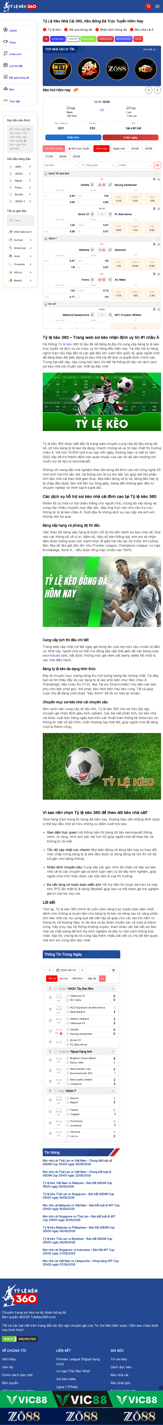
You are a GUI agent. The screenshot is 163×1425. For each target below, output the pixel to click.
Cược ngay (130, 137)
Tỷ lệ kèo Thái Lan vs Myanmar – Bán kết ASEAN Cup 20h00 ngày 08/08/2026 (77, 1240)
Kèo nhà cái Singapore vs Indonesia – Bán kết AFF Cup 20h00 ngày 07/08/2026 (78, 1251)
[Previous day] (49, 970)
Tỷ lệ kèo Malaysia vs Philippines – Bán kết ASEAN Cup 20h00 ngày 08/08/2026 (79, 1229)
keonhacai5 (51, 655)
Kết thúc (78, 978)
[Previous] (48, 68)
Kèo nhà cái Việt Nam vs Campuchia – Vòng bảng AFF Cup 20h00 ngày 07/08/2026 (81, 1262)
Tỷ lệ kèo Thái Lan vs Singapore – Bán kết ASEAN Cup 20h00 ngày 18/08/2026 (78, 1195)
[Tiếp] (157, 90)
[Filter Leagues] (113, 970)
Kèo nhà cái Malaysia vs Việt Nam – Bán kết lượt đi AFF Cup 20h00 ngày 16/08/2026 (81, 1207)
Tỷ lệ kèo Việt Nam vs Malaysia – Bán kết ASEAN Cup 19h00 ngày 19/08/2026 (77, 1184)
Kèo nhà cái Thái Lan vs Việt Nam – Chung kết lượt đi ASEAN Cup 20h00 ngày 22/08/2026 (77, 1173)
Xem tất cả (149, 49)
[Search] (148, 6)
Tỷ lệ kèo (65, 344)
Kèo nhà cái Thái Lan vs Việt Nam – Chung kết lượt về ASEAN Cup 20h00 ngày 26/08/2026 (77, 1162)
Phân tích (73, 137)
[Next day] (82, 970)
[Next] (154, 68)
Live (65, 978)
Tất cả (52, 978)
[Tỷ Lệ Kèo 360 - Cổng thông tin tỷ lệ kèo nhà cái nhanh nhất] (20, 6)
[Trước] (148, 90)
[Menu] (157, 6)
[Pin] (30, 167)
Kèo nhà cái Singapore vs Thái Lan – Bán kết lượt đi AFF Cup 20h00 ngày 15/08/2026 (79, 1218)
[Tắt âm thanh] (157, 165)
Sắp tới (92, 978)
